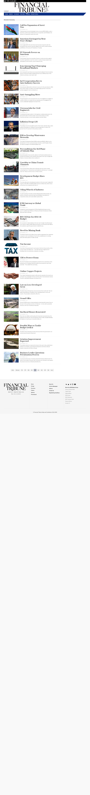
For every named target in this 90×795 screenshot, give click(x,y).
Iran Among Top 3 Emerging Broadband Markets (33, 67)
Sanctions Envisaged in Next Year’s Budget (33, 40)
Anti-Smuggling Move (30, 95)
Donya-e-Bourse (68, 401)
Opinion (28, 14)
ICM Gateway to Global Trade (30, 204)
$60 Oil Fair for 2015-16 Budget (30, 218)
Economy (16, 14)
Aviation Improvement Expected (30, 340)
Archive (9, 1)
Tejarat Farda (68, 391)
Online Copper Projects (31, 271)
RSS (11, 1)
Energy (11, 14)
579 (25, 370)
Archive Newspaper (53, 386)
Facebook (16, 1)
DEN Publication (68, 397)
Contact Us (8, 1)
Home (5, 1)
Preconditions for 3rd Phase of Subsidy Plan (32, 150)
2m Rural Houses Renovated (32, 312)
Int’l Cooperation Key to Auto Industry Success (31, 82)
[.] (66, 384)
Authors (51, 388)
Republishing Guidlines (54, 392)
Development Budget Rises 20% (32, 177)
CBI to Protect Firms (29, 258)
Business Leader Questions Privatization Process (32, 354)
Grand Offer (25, 298)
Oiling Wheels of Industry (32, 190)
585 (45, 370)
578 (22, 370)
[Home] (31, 7)
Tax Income (25, 244)
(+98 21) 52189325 (17, 394)
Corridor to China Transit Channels (31, 164)
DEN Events (67, 395)
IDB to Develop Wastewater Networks (32, 136)
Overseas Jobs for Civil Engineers (30, 109)
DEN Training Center (69, 399)
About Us (6, 1)
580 (28, 370)
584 (41, 370)
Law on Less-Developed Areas (31, 286)
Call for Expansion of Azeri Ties (32, 26)
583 (38, 370)
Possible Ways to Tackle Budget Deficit (30, 327)
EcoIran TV (67, 403)
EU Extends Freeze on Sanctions (30, 53)
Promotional (34, 14)
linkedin (13, 1)
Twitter (14, 1)
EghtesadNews (68, 393)
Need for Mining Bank (30, 230)
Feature (22, 14)
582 (35, 370)
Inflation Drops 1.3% (29, 122)
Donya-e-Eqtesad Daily (70, 389)
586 (48, 370)
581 (32, 370)
